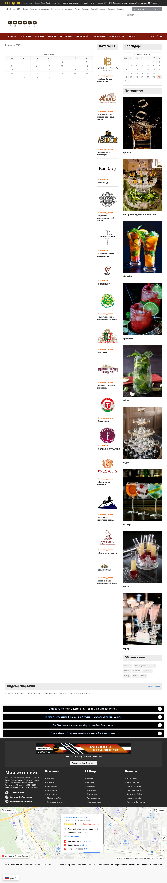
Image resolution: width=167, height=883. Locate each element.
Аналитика (92, 794)
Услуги (77, 9)
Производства (116, 36)
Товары (85, 9)
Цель (25, 9)
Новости (11, 36)
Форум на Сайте (134, 794)
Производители (105, 76)
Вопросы (120, 9)
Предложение (57, 9)
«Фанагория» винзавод (103, 483)
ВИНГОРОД (102, 182)
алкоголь (127, 666)
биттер (126, 676)
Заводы (132, 36)
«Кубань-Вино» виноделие (104, 80)
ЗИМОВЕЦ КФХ (104, 284)
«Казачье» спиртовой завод (105, 518)
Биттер (127, 524)
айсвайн (136, 671)
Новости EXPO (119, 3)
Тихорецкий (103, 421)
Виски (126, 586)
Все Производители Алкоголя (139, 214)
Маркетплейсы (54, 798)
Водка (126, 462)
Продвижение (93, 798)
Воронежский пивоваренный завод (107, 582)
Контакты (131, 15)
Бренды (52, 36)
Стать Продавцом (98, 9)
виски (135, 676)
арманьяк (147, 671)
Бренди (127, 152)
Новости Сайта (134, 786)
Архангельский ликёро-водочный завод (106, 116)
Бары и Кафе (55, 3)
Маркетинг (92, 790)
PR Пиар (90, 782)
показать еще (153, 686)
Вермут (127, 648)
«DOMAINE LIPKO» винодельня (105, 254)
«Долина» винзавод (107, 553)
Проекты (33, 9)
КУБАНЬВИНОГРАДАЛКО (108, 449)
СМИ (19, 9)
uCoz (140, 798)
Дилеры (51, 782)
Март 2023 (49, 54)
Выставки (26, 36)
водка (143, 676)
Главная (9, 45)
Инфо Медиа (133, 782)
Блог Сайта (132, 778)
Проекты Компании (136, 802)
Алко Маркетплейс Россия (145, 666)
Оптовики (52, 794)
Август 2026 (142, 54)
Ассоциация (44, 9)
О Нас (12, 9)
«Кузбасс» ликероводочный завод (105, 218)
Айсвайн (127, 276)
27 (12, 77)
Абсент (127, 400)
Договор (68, 9)
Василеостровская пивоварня (106, 386)
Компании (99, 36)
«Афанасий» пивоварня (103, 153)
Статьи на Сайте (135, 790)
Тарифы (111, 9)
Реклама (91, 786)
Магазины (52, 786)
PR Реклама (66, 36)
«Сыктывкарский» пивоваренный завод (107, 318)
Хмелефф (102, 352)
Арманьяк (128, 338)
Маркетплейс (83, 36)
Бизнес (90, 778)
